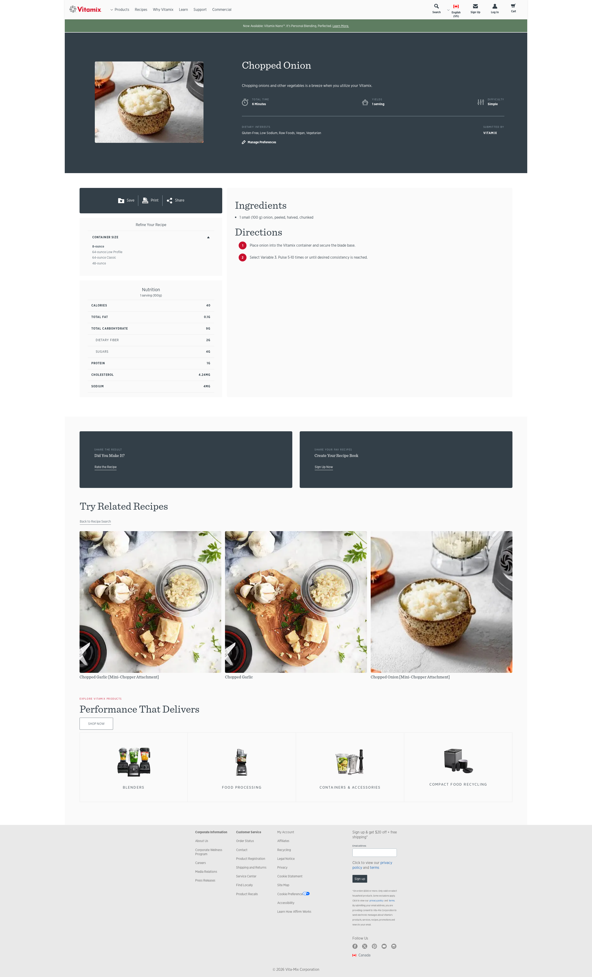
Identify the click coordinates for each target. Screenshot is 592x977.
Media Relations (206, 872)
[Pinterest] (374, 946)
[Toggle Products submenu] (111, 9)
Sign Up (475, 12)
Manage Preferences (262, 142)
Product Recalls (247, 894)
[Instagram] (393, 946)
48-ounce (99, 263)
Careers (200, 863)
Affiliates (283, 841)
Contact (241, 850)
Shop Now (96, 724)
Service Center (246, 876)
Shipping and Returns (251, 867)
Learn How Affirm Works (294, 912)
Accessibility (285, 903)
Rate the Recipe (106, 467)
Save (130, 200)
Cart (513, 11)
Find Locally (244, 885)
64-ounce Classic (104, 257)
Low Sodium (269, 133)
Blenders (134, 787)
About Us (201, 841)
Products (122, 9)
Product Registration (250, 859)
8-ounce (98, 246)
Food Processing (242, 787)
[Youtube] (384, 946)
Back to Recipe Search (95, 521)
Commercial (221, 9)
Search (436, 12)
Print (155, 200)
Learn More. (341, 26)
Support (200, 9)
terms (374, 867)
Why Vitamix (163, 9)
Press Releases (205, 880)
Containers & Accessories (350, 787)
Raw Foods (287, 133)
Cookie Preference (290, 894)
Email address (359, 845)
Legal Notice (286, 859)
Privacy (282, 867)
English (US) (456, 14)
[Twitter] (364, 946)
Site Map (283, 885)
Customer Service (248, 832)
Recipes (141, 9)
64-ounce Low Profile (107, 252)
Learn (183, 9)
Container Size (105, 237)
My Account (285, 832)
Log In (495, 12)
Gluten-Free (250, 133)
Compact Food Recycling (458, 784)
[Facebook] (355, 946)
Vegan (300, 133)
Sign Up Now (324, 467)
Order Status (245, 841)
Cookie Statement (289, 876)
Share (179, 200)
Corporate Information (211, 832)
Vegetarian (313, 133)
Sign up (360, 879)
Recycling (284, 850)
